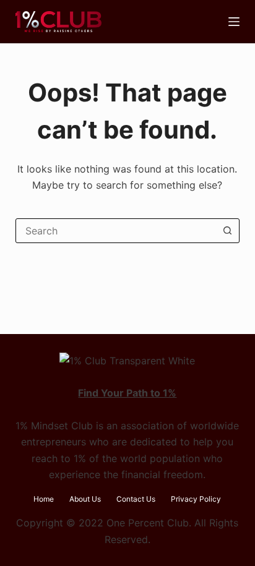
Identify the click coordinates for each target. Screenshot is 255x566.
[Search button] (227, 230)
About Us (85, 499)
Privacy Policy (196, 499)
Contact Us (135, 499)
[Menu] (234, 21)
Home (43, 499)
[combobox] (116, 230)
